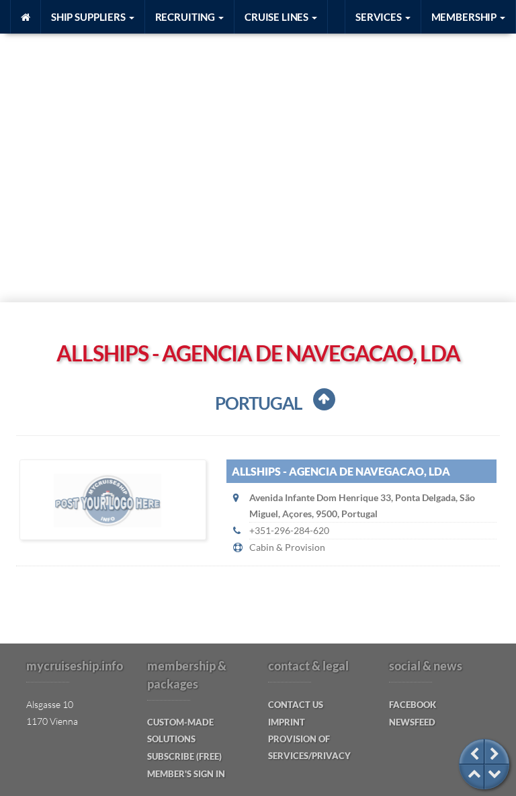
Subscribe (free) (184, 756)
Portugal (258, 403)
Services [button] (379, 17)
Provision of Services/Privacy (309, 747)
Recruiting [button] (186, 17)
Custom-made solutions (180, 730)
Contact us (295, 704)
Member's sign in (186, 773)
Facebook (412, 704)
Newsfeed (412, 722)
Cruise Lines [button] (277, 17)
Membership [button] (465, 17)
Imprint (286, 722)
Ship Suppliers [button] (89, 17)
